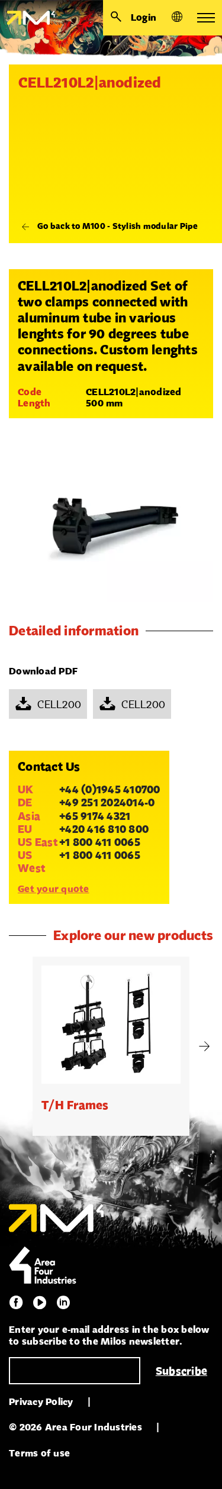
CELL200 (59, 703)
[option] (111, 1046)
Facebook (16, 1303)
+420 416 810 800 (104, 828)
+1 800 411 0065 (99, 841)
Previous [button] (18, 1046)
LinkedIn (63, 1303)
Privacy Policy (41, 1401)
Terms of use (39, 1453)
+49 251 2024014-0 (107, 802)
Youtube (40, 1303)
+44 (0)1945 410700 (109, 789)
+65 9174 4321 (94, 815)
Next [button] (204, 1046)
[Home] (27, 17)
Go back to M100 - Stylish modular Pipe (117, 226)
